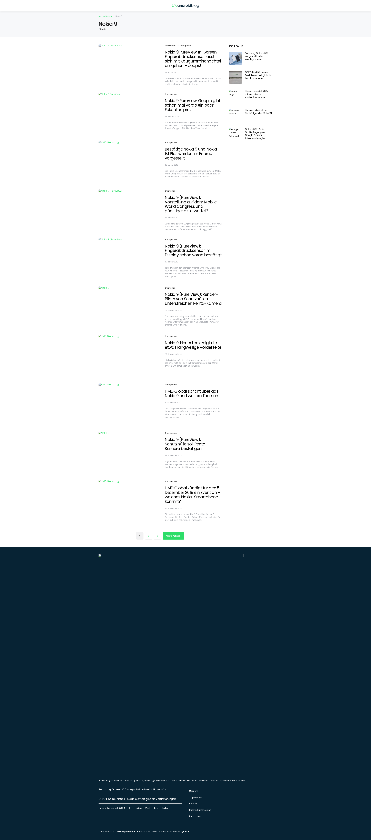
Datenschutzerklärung (200, 809)
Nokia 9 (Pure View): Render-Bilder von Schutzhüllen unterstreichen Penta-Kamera (193, 299)
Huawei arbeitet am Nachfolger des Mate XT (258, 112)
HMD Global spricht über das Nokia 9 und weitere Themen (191, 393)
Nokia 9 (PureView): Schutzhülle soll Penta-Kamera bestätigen (186, 444)
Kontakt (193, 803)
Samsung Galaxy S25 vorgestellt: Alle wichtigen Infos (256, 56)
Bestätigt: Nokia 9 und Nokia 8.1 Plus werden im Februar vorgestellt (191, 153)
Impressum (195, 816)
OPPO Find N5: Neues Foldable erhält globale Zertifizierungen (258, 75)
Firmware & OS (172, 45)
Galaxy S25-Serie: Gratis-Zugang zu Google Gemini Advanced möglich (255, 134)
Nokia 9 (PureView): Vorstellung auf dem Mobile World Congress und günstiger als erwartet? (191, 204)
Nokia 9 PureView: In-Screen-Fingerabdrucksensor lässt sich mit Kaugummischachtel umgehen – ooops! (193, 58)
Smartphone (185, 45)
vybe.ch (185, 831)
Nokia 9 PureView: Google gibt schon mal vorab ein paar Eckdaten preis (192, 105)
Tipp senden (195, 797)
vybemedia (129, 831)
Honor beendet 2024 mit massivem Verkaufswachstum (257, 94)
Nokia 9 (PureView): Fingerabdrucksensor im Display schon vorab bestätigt (193, 250)
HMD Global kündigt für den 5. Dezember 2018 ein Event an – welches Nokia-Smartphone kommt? (192, 494)
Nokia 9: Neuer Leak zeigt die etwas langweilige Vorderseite (193, 345)
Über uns (193, 790)
